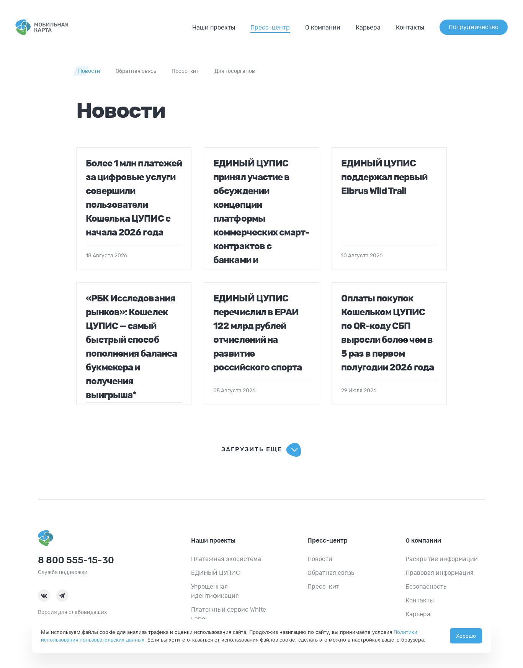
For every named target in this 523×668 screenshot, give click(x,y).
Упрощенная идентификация (215, 591)
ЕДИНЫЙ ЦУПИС (215, 573)
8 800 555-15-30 (76, 560)
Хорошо (466, 636)
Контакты (410, 28)
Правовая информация (439, 573)
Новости (89, 71)
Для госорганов (234, 71)
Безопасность (425, 587)
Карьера (368, 28)
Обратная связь (136, 71)
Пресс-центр (270, 28)
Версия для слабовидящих (72, 612)
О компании (322, 28)
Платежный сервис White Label (228, 614)
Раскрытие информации (441, 559)
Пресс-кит (185, 71)
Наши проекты (213, 28)
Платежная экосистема (226, 559)
